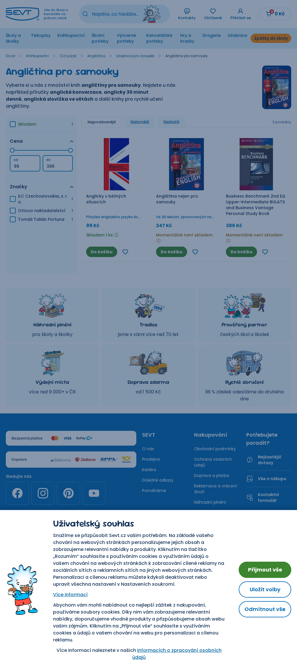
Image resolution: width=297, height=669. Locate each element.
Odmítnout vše (265, 609)
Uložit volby (265, 589)
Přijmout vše (265, 569)
